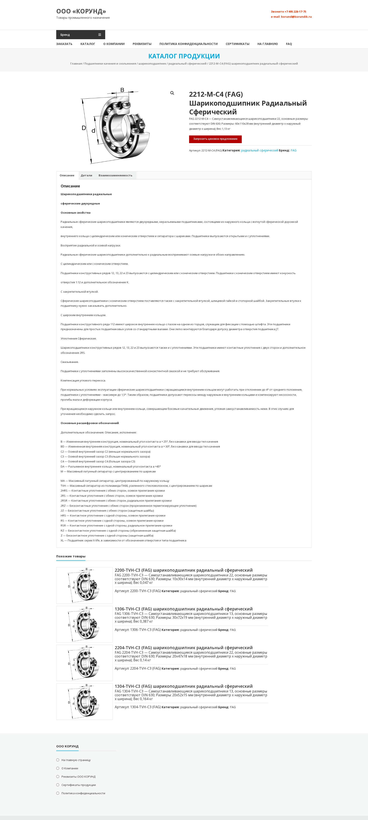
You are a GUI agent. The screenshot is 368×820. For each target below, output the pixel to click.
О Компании (114, 44)
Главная (76, 63)
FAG (293, 150)
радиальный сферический (187, 63)
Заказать (64, 44)
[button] (172, 93)
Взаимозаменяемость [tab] (115, 175)
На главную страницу (76, 760)
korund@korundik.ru (296, 17)
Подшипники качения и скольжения (110, 63)
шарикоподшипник (152, 63)
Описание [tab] (67, 175)
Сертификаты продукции (79, 785)
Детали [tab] (86, 175)
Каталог (87, 44)
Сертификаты (237, 44)
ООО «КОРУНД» (81, 11)
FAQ (289, 44)
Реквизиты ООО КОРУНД (78, 776)
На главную (267, 44)
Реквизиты (142, 44)
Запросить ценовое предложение (215, 139)
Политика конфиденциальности (189, 44)
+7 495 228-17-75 (295, 11)
